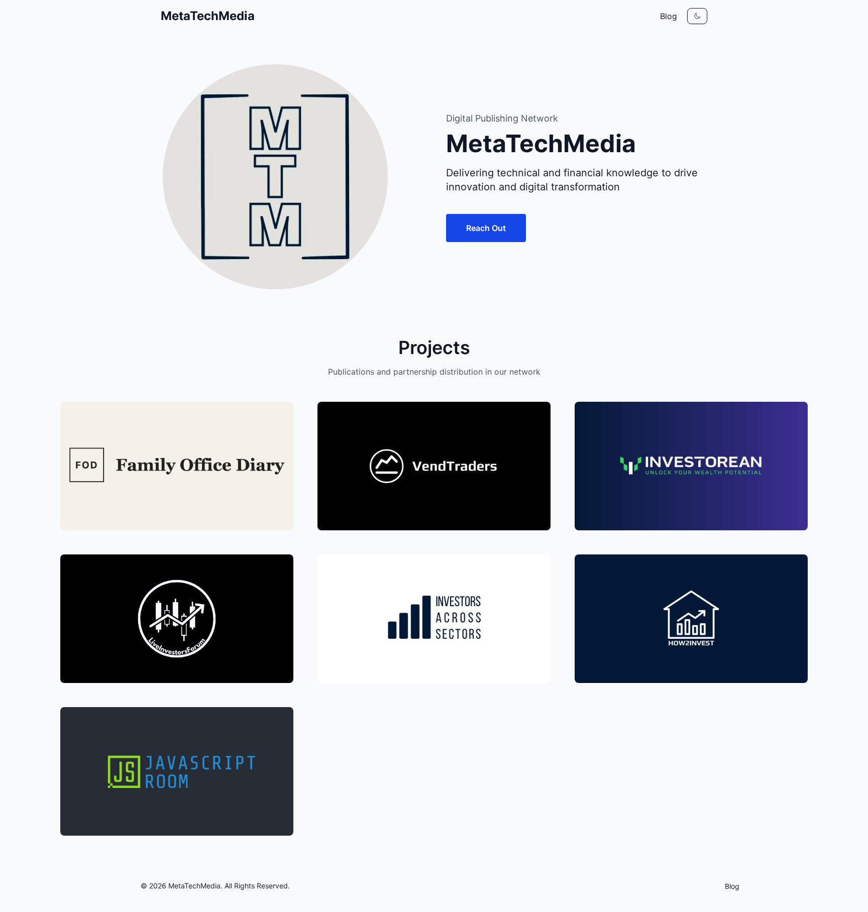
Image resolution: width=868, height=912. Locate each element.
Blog (668, 16)
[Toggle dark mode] (697, 16)
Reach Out (486, 228)
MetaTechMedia (208, 16)
